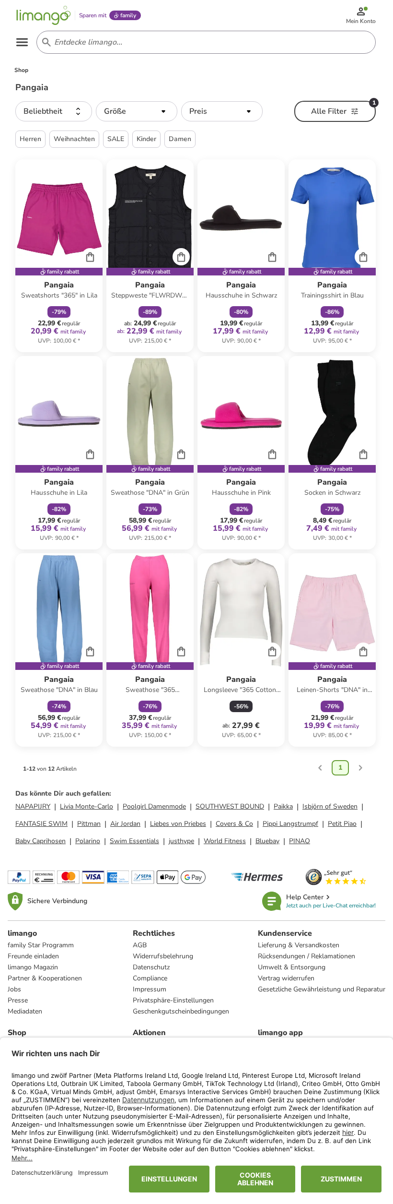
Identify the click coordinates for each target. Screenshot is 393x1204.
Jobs (14, 989)
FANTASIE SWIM (41, 823)
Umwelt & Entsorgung (291, 967)
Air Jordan (125, 823)
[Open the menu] (22, 42)
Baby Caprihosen (40, 841)
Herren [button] (30, 138)
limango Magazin (33, 967)
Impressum (149, 989)
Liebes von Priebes (178, 823)
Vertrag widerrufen (286, 978)
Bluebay (267, 841)
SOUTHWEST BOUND (230, 806)
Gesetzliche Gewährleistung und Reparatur (321, 989)
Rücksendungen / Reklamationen (306, 956)
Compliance (150, 978)
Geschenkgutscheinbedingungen (181, 1011)
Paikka (283, 806)
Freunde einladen (33, 956)
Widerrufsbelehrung (163, 956)
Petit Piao (342, 823)
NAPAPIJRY (32, 806)
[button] (53, 111)
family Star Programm (41, 945)
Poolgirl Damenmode (154, 806)
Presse (18, 1000)
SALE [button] (115, 138)
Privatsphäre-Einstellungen (173, 1000)
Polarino (87, 841)
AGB (140, 945)
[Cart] (90, 256)
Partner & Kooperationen (45, 978)
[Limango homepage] (43, 15)
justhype (181, 841)
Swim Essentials (134, 841)
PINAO (299, 841)
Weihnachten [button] (74, 138)
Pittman (89, 823)
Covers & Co (234, 823)
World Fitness (225, 841)
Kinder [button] (146, 138)
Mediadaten (25, 1011)
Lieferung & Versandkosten (298, 945)
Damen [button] (180, 138)
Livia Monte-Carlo (86, 806)
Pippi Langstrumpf (290, 823)
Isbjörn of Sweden (330, 806)
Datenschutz (151, 967)
